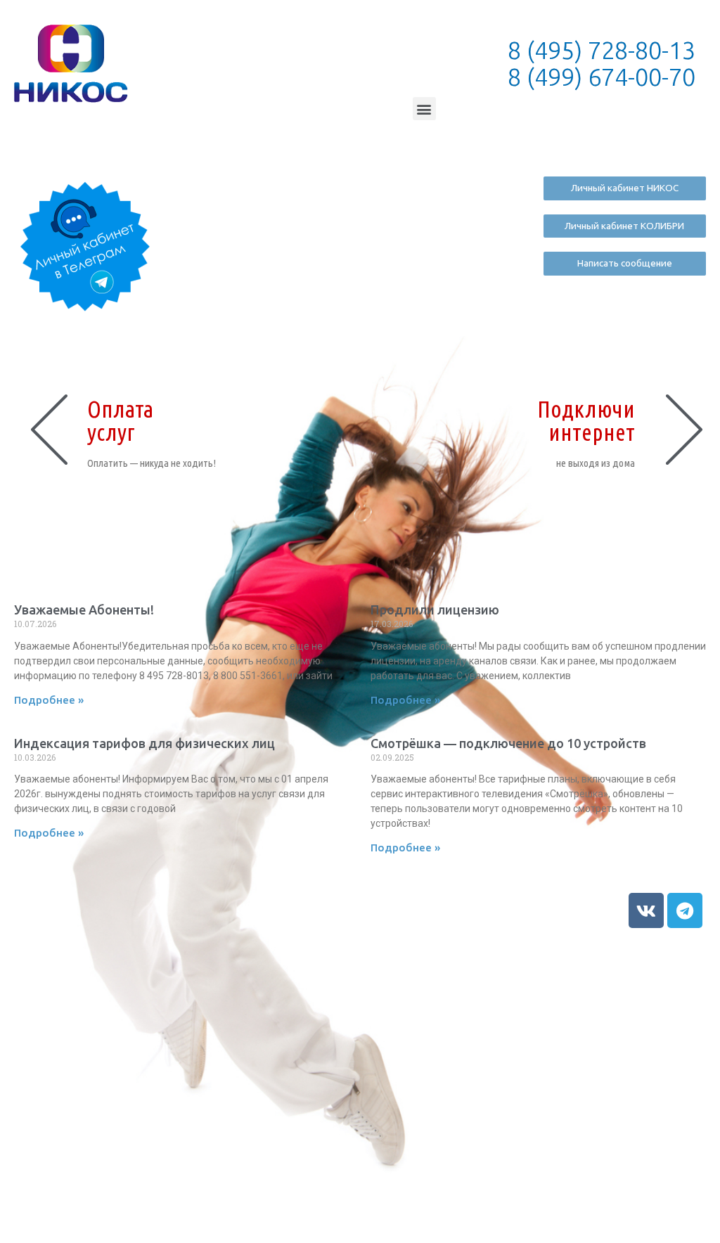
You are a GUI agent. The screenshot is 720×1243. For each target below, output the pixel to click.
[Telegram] (684, 910)
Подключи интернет (586, 420)
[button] (424, 108)
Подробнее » (49, 700)
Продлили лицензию (435, 610)
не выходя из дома (595, 463)
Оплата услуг (120, 420)
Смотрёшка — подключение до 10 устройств (508, 743)
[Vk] (646, 910)
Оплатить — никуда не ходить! (151, 463)
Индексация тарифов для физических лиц (144, 743)
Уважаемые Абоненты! (84, 610)
